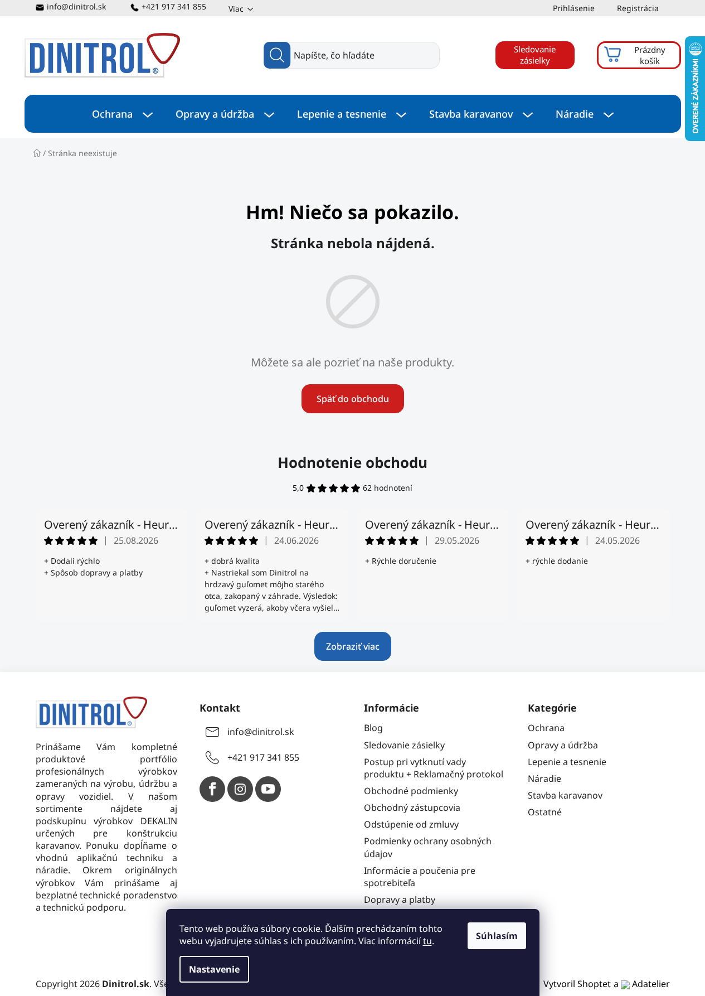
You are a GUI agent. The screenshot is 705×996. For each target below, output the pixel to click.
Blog (373, 728)
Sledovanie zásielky (535, 54)
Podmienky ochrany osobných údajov (428, 847)
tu (427, 941)
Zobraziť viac (353, 646)
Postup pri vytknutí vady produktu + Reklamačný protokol (433, 768)
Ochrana (546, 728)
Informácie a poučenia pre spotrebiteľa (419, 876)
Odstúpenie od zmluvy (411, 824)
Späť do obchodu (353, 399)
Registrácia (638, 8)
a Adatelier (642, 984)
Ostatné (545, 812)
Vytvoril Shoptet (577, 984)
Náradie (544, 778)
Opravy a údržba (563, 745)
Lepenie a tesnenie (567, 762)
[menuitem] (122, 114)
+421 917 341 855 (174, 6)
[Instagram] (240, 789)
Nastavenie (214, 969)
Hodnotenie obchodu (352, 462)
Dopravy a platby (399, 899)
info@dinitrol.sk (76, 6)
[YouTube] (268, 789)
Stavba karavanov (565, 795)
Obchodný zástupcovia (412, 807)
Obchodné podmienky (411, 791)
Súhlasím (497, 936)
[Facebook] (212, 789)
